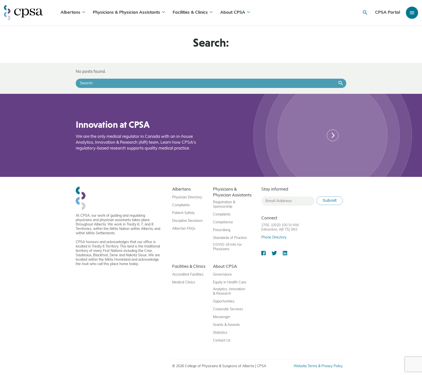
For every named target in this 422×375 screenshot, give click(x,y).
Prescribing (221, 230)
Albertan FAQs (183, 229)
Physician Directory (187, 197)
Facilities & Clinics (190, 13)
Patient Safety (183, 213)
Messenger (221, 317)
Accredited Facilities (187, 275)
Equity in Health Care (229, 282)
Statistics (220, 333)
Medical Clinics (183, 282)
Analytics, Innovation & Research (229, 292)
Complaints (181, 205)
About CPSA (232, 13)
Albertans (70, 13)
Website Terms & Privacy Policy (318, 366)
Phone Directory (273, 237)
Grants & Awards (226, 325)
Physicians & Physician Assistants (126, 13)
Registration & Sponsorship (224, 205)
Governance (222, 275)
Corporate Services (228, 309)
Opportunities (223, 301)
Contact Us (222, 341)
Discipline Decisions (187, 221)
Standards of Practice (230, 238)
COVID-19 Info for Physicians (227, 247)
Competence (223, 222)
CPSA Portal (387, 13)
